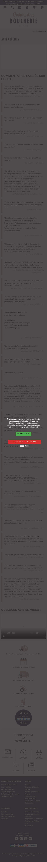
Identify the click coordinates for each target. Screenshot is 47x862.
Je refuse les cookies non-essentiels (25, 442)
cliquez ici (34, 427)
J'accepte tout (23, 434)
